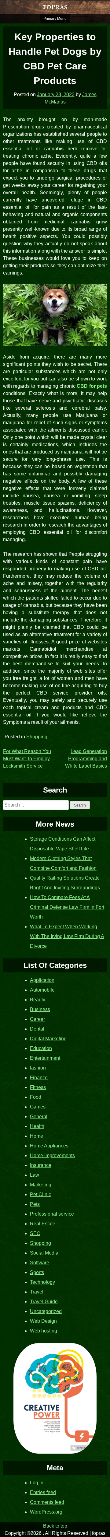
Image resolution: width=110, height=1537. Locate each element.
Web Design (43, 1321)
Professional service (52, 1214)
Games (38, 1106)
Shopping (36, 736)
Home (36, 1136)
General (38, 1116)
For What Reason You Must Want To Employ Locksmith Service (27, 758)
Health (37, 1126)
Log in (36, 1482)
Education (41, 1048)
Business (40, 1009)
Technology (42, 1282)
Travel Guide (44, 1301)
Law (34, 1175)
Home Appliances (49, 1145)
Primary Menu (55, 18)
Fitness (38, 1087)
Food (35, 1097)
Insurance (40, 1165)
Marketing (40, 1184)
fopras (55, 6)
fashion (38, 1067)
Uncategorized (46, 1311)
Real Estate (42, 1223)
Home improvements (52, 1155)
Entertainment (45, 1058)
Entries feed (43, 1492)
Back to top (55, 1525)
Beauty (37, 999)
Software (39, 1262)
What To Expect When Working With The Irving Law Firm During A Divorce (67, 936)
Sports (37, 1272)
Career (37, 1019)
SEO (35, 1233)
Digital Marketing (48, 1038)
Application (42, 980)
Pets (35, 1204)
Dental (37, 1028)
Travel (36, 1291)
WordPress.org (46, 1511)
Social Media (44, 1252)
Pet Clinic (40, 1194)
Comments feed (47, 1502)
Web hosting (43, 1330)
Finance (39, 1077)
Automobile (42, 990)
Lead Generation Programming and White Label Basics (86, 758)
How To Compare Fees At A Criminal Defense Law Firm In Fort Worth (67, 907)
